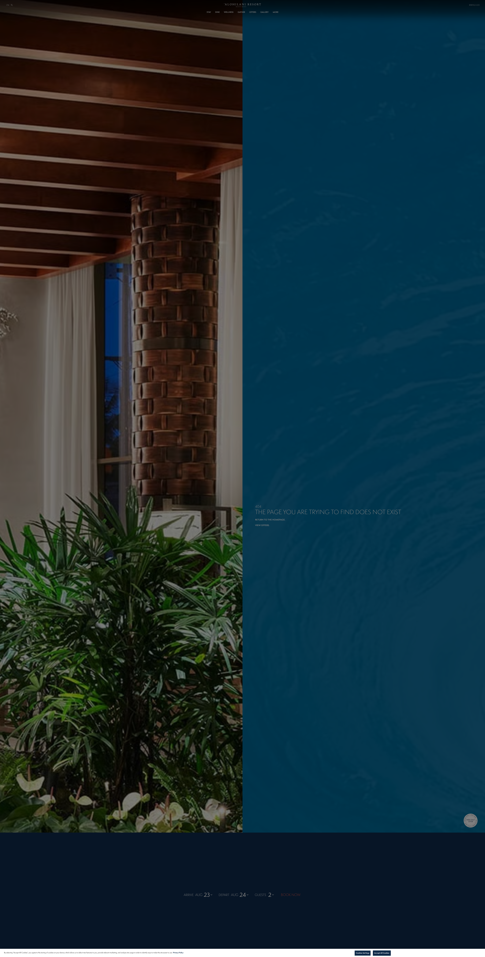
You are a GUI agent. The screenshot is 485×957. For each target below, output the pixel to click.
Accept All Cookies (381, 953)
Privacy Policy (178, 952)
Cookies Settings (362, 953)
